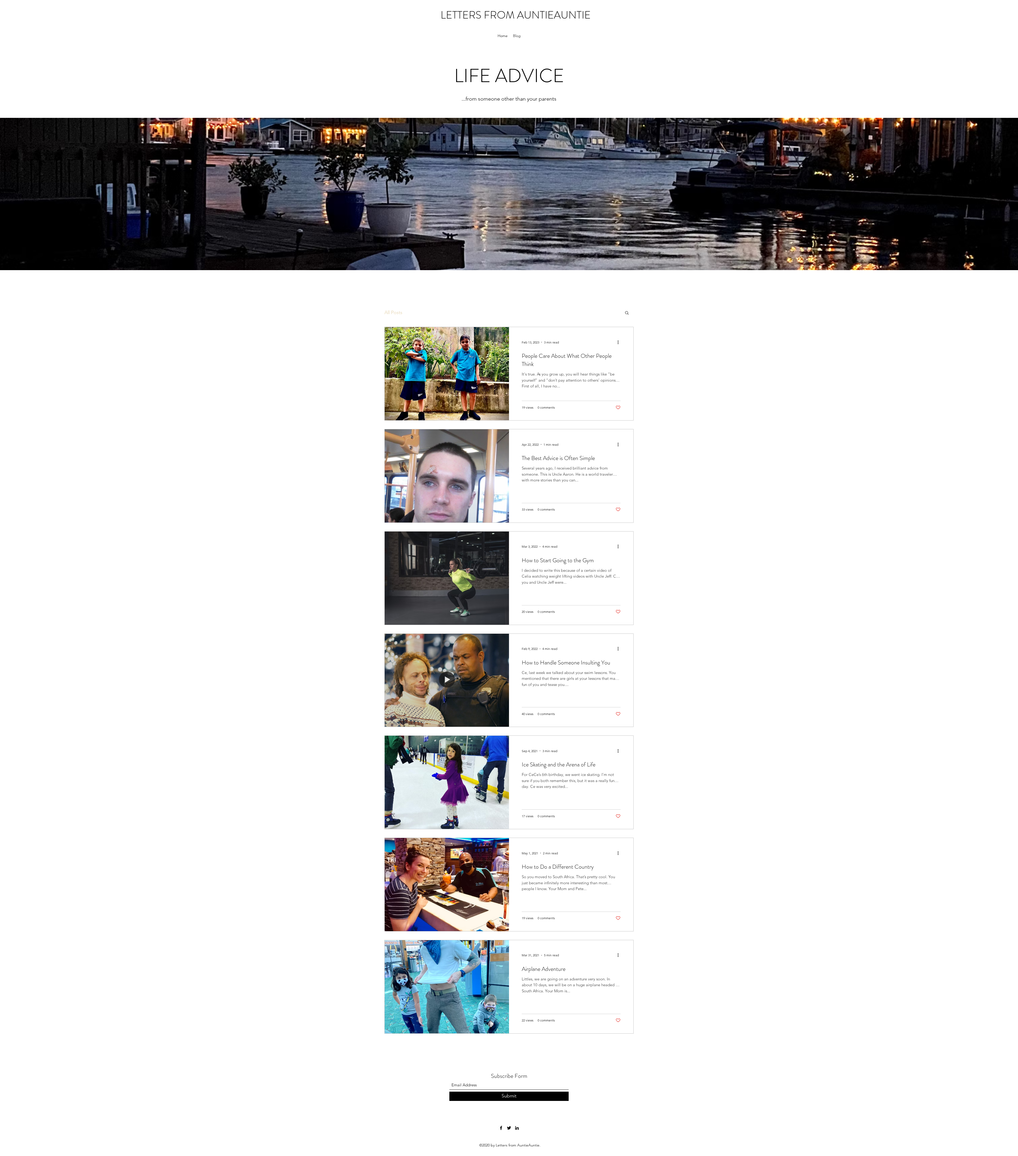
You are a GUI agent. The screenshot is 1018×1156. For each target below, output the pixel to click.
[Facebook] (501, 1128)
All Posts (393, 312)
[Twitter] (509, 1128)
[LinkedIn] (517, 1128)
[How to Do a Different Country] (447, 884)
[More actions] (620, 342)
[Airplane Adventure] (447, 986)
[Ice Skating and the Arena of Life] (447, 782)
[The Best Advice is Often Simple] (447, 476)
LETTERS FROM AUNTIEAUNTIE (516, 15)
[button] (626, 313)
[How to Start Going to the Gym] (447, 578)
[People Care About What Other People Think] (447, 373)
